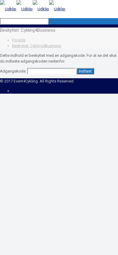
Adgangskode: (13, 71)
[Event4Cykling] (32, 9)
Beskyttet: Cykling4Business (36, 46)
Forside (18, 40)
